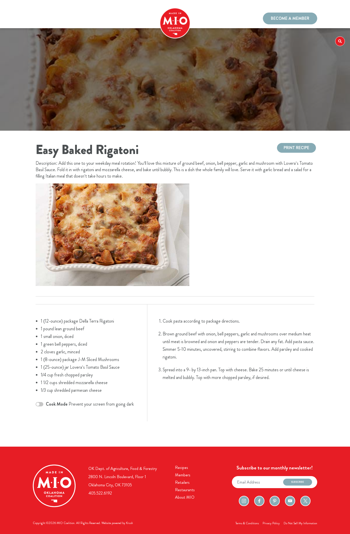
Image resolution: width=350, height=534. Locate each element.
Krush (129, 523)
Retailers (182, 482)
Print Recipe (296, 148)
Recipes (41, 19)
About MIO (184, 497)
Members (59, 19)
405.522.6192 (100, 493)
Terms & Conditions (247, 523)
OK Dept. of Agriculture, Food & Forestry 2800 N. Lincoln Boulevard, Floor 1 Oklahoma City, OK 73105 (122, 477)
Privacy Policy (271, 523)
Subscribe (297, 482)
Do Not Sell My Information (300, 523)
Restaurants (81, 19)
